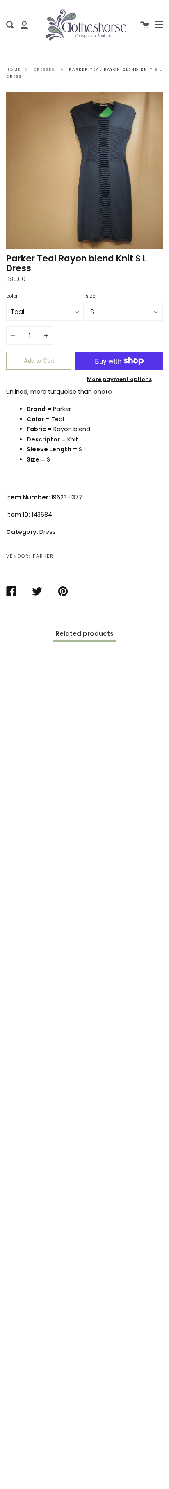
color (12, 296)
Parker (43, 556)
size (90, 296)
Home (13, 69)
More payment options (119, 379)
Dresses (44, 69)
